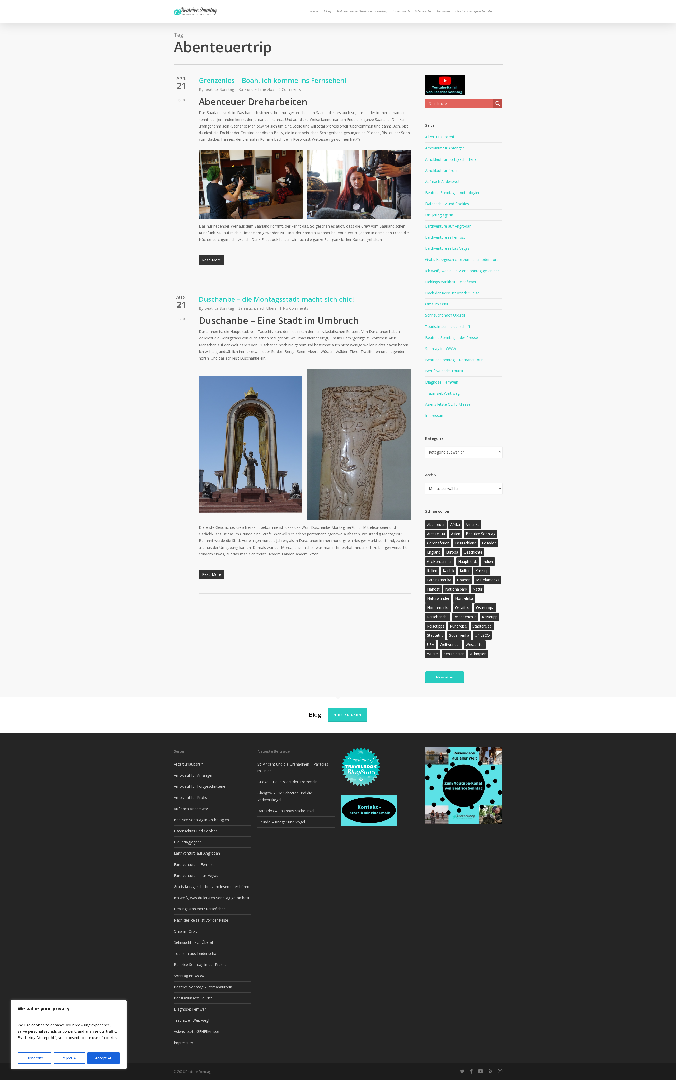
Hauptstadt (467, 561)
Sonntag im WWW (440, 348)
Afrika (455, 524)
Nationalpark (456, 589)
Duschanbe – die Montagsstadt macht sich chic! (276, 299)
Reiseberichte (464, 616)
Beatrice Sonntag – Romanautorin (454, 359)
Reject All (69, 1057)
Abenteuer (436, 524)
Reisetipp (489, 616)
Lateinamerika (439, 579)
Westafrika (475, 644)
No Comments (295, 308)
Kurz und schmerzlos (256, 89)
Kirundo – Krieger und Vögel (281, 821)
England (433, 552)
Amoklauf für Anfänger (444, 147)
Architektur (436, 533)
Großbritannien (440, 561)
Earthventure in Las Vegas (447, 248)
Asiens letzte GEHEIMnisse (448, 404)
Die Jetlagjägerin (439, 215)
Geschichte (473, 552)
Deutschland (465, 542)
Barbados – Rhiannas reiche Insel (285, 810)
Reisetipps (435, 626)
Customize (35, 1057)
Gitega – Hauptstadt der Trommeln (287, 781)
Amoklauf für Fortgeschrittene (451, 159)
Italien (432, 570)
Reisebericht (437, 616)
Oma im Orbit (436, 303)
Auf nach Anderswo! (442, 181)
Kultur (465, 570)
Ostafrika (463, 607)
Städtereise (482, 626)
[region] (69, 1034)
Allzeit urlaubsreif (439, 136)
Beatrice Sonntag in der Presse (451, 337)
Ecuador (489, 542)
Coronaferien (438, 542)
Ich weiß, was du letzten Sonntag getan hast (463, 270)
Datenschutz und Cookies (447, 203)
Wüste (432, 653)
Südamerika (459, 635)
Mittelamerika (488, 579)
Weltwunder (450, 644)
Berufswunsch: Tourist (444, 370)
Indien (488, 561)
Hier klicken (348, 715)
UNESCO (482, 635)
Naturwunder (438, 598)
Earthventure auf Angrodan (448, 226)
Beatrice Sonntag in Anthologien (452, 192)
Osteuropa (485, 607)
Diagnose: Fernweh (441, 382)
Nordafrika (464, 598)
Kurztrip (482, 570)
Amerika (473, 524)
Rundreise (458, 626)
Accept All (103, 1057)
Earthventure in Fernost (445, 237)
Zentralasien (453, 653)
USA (430, 644)
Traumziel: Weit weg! (443, 393)
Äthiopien (478, 653)
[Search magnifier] (497, 103)
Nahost (433, 589)
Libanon (464, 579)
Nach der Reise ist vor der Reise (452, 292)
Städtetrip (435, 635)
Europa (452, 552)
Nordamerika (438, 607)
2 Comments (290, 89)
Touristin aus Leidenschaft (447, 326)
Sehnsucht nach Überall (258, 308)
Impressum (434, 415)
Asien (455, 533)
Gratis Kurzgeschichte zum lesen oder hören (463, 259)
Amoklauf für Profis (441, 170)
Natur (477, 589)
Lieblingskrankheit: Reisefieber (450, 281)
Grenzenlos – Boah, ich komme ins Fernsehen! (272, 80)
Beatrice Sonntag (219, 89)
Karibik (448, 570)
